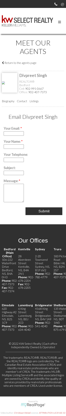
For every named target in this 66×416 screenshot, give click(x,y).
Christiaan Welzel (22, 412)
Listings (34, 101)
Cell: (22, 88)
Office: (23, 92)
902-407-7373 (37, 92)
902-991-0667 (34, 88)
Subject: (10, 168)
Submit (44, 211)
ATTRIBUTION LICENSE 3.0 (52, 412)
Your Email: (12, 128)
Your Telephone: (16, 154)
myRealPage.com (33, 405)
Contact (22, 101)
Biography (8, 101)
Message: (11, 181)
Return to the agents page (20, 62)
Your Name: (12, 141)
